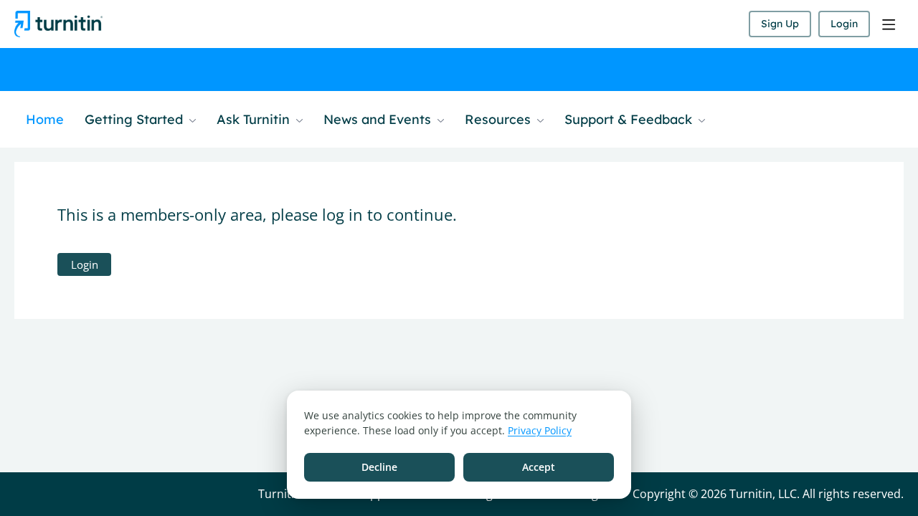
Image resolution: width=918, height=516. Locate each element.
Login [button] (844, 23)
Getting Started (135, 120)
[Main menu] (889, 24)
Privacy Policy (540, 430)
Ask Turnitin (255, 120)
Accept (538, 467)
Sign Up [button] (780, 23)
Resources (499, 120)
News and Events (379, 120)
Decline (379, 467)
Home (45, 120)
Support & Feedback (630, 120)
